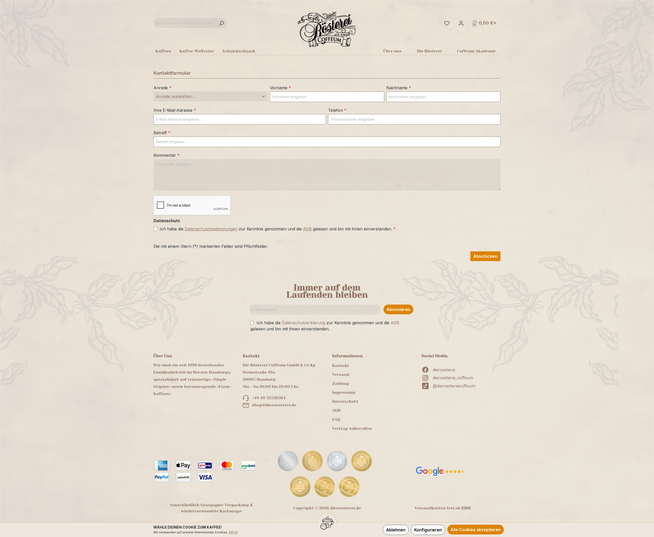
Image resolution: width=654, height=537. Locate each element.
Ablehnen (395, 529)
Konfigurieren (428, 529)
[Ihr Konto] (460, 23)
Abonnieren (398, 309)
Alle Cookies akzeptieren (475, 529)
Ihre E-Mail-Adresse (175, 110)
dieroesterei (444, 369)
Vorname (280, 87)
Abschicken (485, 256)
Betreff (162, 132)
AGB (307, 228)
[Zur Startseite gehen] (327, 29)
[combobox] (184, 23)
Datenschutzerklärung (303, 322)
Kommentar (167, 155)
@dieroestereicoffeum (454, 385)
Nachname (398, 87)
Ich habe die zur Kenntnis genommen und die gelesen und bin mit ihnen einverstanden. (278, 228)
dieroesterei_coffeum (453, 377)
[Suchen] (221, 23)
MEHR (233, 532)
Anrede (162, 87)
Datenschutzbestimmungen (211, 228)
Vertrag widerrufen (352, 428)
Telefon (337, 110)
